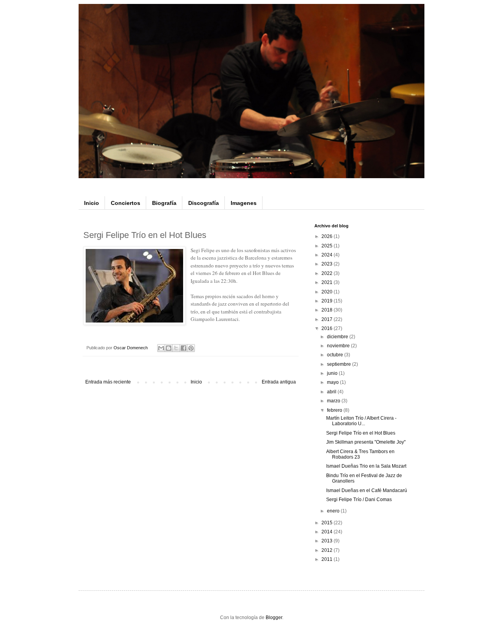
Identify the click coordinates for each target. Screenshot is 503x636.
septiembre (339, 364)
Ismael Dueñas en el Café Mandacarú (366, 490)
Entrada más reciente (108, 382)
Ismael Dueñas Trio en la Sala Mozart (366, 466)
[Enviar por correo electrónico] (161, 348)
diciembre (338, 336)
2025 (327, 246)
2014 (327, 532)
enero (334, 511)
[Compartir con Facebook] (183, 348)
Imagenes (244, 203)
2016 (327, 328)
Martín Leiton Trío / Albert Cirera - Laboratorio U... (361, 420)
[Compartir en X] (176, 348)
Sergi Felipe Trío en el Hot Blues (360, 433)
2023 (327, 264)
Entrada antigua (279, 382)
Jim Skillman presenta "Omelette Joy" (366, 442)
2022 (327, 273)
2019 (327, 301)
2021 (327, 282)
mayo (333, 382)
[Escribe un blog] (169, 348)
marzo (334, 401)
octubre (335, 355)
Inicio (91, 203)
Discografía (203, 203)
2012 (327, 550)
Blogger (274, 617)
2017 (327, 319)
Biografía (164, 203)
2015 (327, 522)
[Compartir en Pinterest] (191, 348)
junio (333, 373)
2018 (327, 310)
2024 (327, 255)
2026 (327, 236)
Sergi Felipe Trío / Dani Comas (359, 499)
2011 (327, 559)
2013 (327, 541)
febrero (335, 410)
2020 (327, 292)
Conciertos (125, 203)
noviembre (339, 345)
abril (332, 392)
